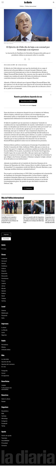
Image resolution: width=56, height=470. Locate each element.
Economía (4, 273)
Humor (3, 373)
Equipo (3, 401)
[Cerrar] (50, 95)
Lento (3, 332)
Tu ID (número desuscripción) (6, 388)
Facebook (4, 423)
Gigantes (4, 335)
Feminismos (4, 278)
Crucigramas (5, 375)
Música (3, 347)
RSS (2, 413)
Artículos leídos (5, 349)
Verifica (3, 301)
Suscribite (6, 239)
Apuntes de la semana (8, 364)
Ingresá (34, 105)
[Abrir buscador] (54, 2)
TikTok (3, 426)
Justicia (3, 283)
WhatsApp (4, 418)
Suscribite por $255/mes (28, 101)
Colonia (3, 310)
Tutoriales (4, 438)
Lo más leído (5, 359)
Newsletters (4, 411)
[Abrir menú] (2, 2)
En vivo (3, 367)
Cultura (3, 268)
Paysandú (4, 315)
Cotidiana (4, 266)
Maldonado (4, 313)
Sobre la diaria (5, 399)
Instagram (4, 421)
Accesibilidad (5, 440)
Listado (3, 385)
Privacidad (4, 443)
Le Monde (4, 330)
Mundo (3, 288)
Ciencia (3, 263)
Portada (3, 249)
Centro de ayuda (6, 435)
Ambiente (4, 258)
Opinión (3, 291)
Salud (3, 296)
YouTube (3, 416)
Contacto (4, 445)
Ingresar (6, 234)
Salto (2, 318)
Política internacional (30, 6)
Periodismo (4, 344)
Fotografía (4, 370)
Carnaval (4, 261)
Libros (3, 286)
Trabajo (3, 298)
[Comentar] (29, 59)
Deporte (3, 271)
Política (22, 6)
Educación (4, 276)
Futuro (3, 281)
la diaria (3, 327)
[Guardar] (25, 59)
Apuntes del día (6, 362)
